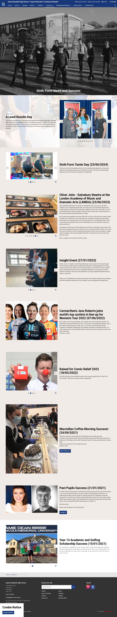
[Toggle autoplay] (109, 141)
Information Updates (95, 1)
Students (40, 5)
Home (9, 5)
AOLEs (17, 5)
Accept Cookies (8, 612)
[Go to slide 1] (78, 141)
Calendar (24, 5)
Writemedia (107, 611)
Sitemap (29, 611)
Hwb (43, 591)
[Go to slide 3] (82, 141)
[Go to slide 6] (88, 141)
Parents (32, 5)
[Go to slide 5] (86, 141)
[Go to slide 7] (90, 141)
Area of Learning (46, 593)
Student (60, 595)
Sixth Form (49, 5)
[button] (85, 119)
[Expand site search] (115, 5)
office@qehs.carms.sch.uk (13, 597)
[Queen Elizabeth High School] (3, 3)
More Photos (64, 451)
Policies (105, 1)
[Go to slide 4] (84, 141)
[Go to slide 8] (92, 141)
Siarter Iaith (90, 5)
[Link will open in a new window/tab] (88, 587)
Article (62, 512)
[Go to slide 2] (80, 141)
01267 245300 (10, 594)
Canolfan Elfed (77, 5)
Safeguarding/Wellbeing (63, 5)
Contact (113, 2)
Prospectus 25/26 (81, 1)
